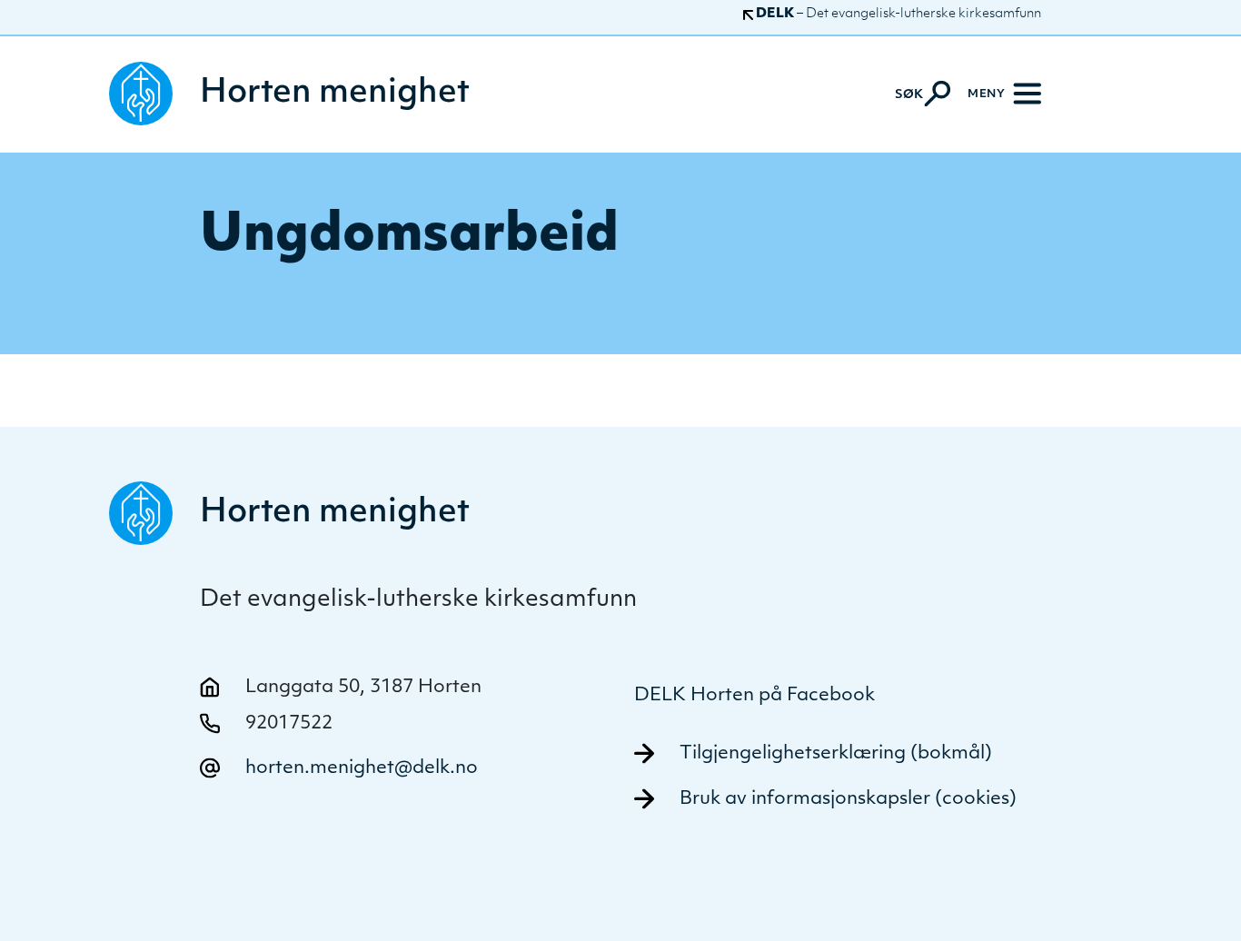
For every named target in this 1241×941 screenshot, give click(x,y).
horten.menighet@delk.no (361, 768)
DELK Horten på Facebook (754, 696)
